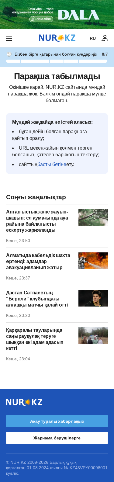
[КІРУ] (105, 38)
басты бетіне (51, 164)
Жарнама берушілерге (57, 437)
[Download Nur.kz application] (57, 14)
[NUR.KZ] (57, 38)
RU (93, 38)
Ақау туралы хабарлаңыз (57, 421)
